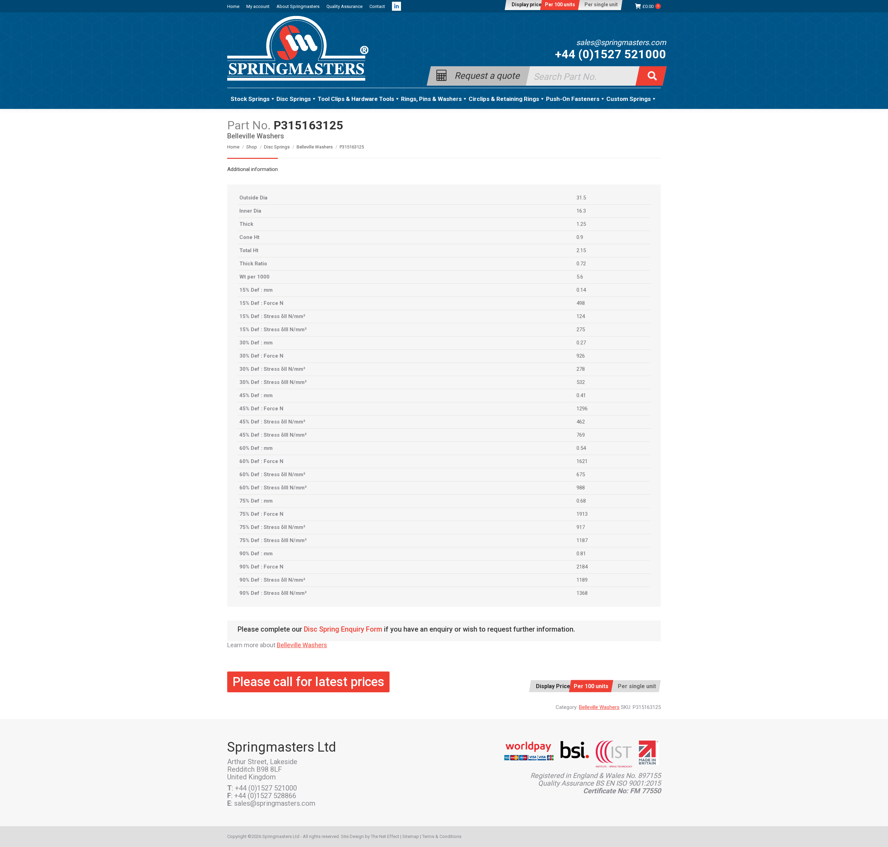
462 (581, 422)
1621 (582, 461)
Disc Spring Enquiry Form (343, 629)
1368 (582, 593)
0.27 (581, 343)
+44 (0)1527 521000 (610, 54)
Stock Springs (250, 98)
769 (581, 435)
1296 (582, 408)
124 (581, 316)
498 (581, 303)
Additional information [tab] (252, 169)
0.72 (581, 263)
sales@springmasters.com (621, 42)
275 (581, 329)
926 (581, 356)
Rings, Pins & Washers (431, 98)
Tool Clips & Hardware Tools (356, 98)
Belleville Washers (302, 645)
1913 (582, 514)
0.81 (581, 553)
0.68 (581, 501)
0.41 (581, 395)
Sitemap (410, 836)
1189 (582, 580)
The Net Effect (385, 836)
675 (581, 474)
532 (581, 382)
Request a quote (487, 75)
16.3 (581, 211)
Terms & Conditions (441, 836)
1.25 (581, 224)
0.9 (580, 237)
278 (581, 369)
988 (581, 488)
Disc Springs (293, 98)
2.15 (581, 250)
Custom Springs (628, 98)
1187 (582, 540)
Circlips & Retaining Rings (504, 98)
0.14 (581, 290)
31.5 (581, 198)
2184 (582, 567)
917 (581, 527)
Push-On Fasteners (572, 98)
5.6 (580, 277)
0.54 (581, 448)
